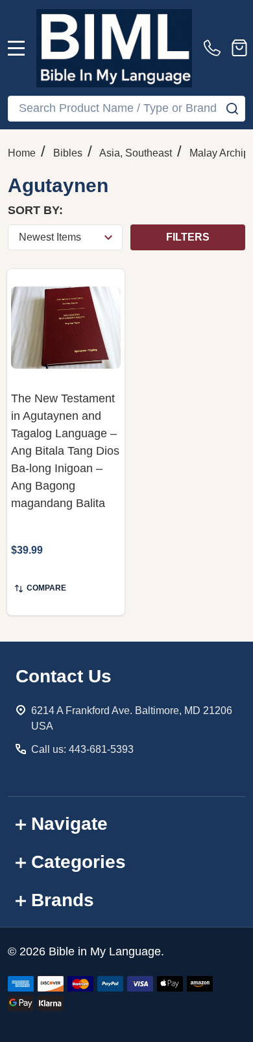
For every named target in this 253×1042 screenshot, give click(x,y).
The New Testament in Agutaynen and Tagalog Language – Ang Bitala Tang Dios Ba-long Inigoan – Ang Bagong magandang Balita (65, 451)
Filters (188, 237)
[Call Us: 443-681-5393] (215, 47)
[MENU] (16, 47)
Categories (78, 862)
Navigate (69, 824)
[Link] (114, 48)
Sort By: (35, 210)
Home (22, 152)
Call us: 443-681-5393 (82, 749)
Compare (46, 587)
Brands (62, 900)
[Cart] (239, 47)
